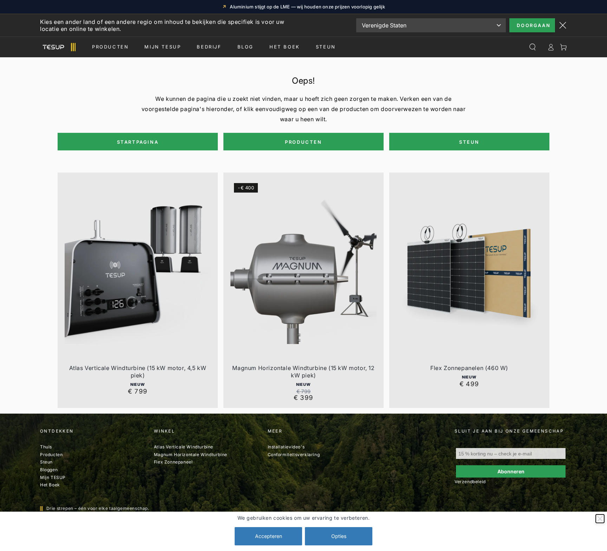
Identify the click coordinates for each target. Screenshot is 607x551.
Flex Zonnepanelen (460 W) (469, 367)
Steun (326, 47)
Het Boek (284, 47)
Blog (245, 47)
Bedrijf (209, 47)
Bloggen (49, 469)
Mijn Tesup (162, 47)
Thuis (46, 446)
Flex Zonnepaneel (173, 462)
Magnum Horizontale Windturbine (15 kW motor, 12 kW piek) (303, 371)
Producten (110, 47)
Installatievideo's (286, 446)
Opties (338, 536)
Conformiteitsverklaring (294, 454)
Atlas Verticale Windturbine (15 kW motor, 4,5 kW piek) (138, 371)
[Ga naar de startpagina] (58, 47)
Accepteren (268, 536)
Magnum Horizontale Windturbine (190, 454)
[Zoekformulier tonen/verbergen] (532, 47)
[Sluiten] (600, 518)
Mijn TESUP (53, 477)
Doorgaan (533, 25)
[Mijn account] (551, 47)
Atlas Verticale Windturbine (183, 446)
